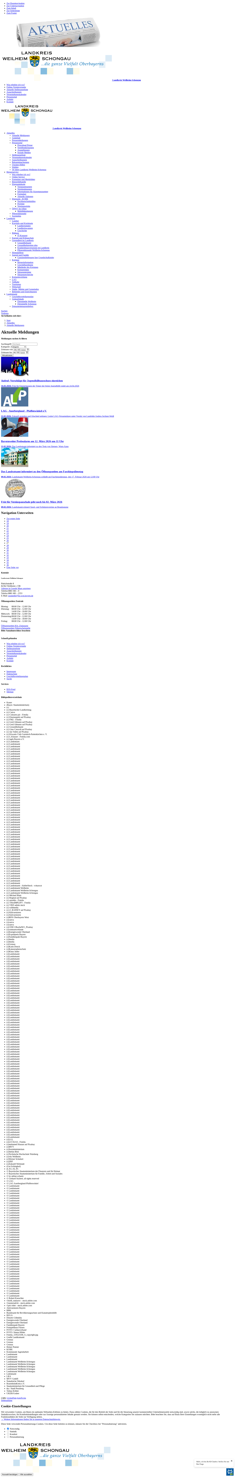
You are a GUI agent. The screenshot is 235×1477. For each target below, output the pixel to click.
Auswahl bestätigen (10, 1474)
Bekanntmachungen (20, 162)
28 (8, 545)
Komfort (13, 1434)
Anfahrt (10, 99)
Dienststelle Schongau (26, 304)
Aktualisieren (7, 355)
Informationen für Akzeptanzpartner (32, 191)
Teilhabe (15, 282)
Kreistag (15, 260)
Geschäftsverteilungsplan (22, 296)
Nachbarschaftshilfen (26, 201)
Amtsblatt (16, 138)
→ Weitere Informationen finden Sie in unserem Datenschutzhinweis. (31, 1419)
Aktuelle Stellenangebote (17, 89)
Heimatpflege (18, 252)
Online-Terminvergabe (16, 87)
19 (8, 523)
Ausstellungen (23, 150)
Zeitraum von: (7, 349)
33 (8, 557)
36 (8, 565)
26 (8, 540)
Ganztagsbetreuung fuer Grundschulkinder (35, 257)
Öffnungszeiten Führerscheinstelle (15, 628)
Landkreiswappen (25, 228)
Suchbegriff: (6, 344)
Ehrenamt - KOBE (20, 199)
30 (8, 550)
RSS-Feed (11, 689)
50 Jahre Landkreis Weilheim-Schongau (29, 169)
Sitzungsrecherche (25, 274)
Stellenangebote (19, 155)
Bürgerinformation (25, 262)
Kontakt (10, 102)
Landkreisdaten (24, 226)
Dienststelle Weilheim (26, 301)
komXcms (21, 1398)
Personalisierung (17, 1437)
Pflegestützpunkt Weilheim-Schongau (33, 250)
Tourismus (16, 284)
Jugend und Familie (20, 255)
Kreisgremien (23, 270)
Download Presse (25, 145)
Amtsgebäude (18, 299)
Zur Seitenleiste (13, 10)
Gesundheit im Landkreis (23, 240)
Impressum (11, 671)
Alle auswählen (26, 1474)
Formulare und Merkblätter (23, 179)
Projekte (20, 204)
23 (8, 533)
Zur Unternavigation (15, 6)
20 (8, 526)
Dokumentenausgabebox (22, 306)
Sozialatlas (16, 216)
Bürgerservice (12, 172)
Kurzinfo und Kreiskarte (22, 223)
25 (8, 538)
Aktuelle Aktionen (25, 196)
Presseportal (12, 97)
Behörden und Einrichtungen (24, 292)
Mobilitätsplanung (25, 211)
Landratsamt (12, 294)
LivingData (12, 1398)
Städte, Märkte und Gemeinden (25, 289)
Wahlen (15, 167)
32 (8, 555)
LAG (14, 279)
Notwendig (14, 1429)
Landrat (15, 221)
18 (8, 521)
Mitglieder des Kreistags (27, 267)
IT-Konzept (22, 235)
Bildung (15, 233)
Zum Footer (12, 13)
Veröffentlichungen (25, 147)
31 (8, 553)
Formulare (21, 194)
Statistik (13, 1431)
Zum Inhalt (11, 8)
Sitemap (10, 692)
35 (8, 562)
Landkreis (11, 218)
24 (8, 536)
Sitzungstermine (24, 272)
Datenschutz (12, 674)
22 (8, 531)
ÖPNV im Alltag (19, 209)
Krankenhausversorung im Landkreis (33, 248)
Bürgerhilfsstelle (19, 182)
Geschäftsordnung (25, 265)
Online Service (18, 177)
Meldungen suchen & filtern (14, 338)
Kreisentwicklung (19, 277)
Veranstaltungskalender (16, 94)
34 (8, 560)
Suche (9, 679)
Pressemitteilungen (20, 140)
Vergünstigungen (24, 189)
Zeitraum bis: (6, 352)
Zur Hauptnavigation (15, 3)
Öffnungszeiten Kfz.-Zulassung (14, 626)
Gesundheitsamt (24, 243)
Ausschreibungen (14, 92)
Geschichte (22, 230)
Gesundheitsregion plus (27, 245)
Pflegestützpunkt (19, 213)
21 (8, 528)
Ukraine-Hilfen (18, 165)
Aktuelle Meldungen (21, 135)
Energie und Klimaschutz (23, 238)
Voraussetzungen (24, 187)
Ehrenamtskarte (18, 184)
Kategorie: (5, 347)
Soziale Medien (24, 152)
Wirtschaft (16, 287)
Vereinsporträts (23, 206)
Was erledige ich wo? (16, 85)
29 (8, 548)
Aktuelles (11, 133)
